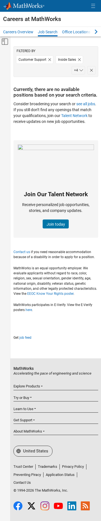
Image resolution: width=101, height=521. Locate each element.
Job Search (48, 32)
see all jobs (85, 104)
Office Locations (76, 32)
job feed (25, 338)
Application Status (60, 475)
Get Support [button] (22, 420)
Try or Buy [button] (21, 398)
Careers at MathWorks (32, 19)
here (29, 310)
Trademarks (47, 466)
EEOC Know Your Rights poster (50, 294)
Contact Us (22, 482)
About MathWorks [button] (27, 431)
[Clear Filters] (91, 70)
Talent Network (74, 115)
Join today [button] (56, 224)
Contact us (21, 252)
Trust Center (23, 466)
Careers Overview (18, 32)
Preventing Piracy (27, 475)
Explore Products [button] (26, 386)
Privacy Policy (73, 466)
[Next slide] (91, 31)
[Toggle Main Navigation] (93, 6)
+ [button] (76, 70)
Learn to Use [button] (23, 409)
